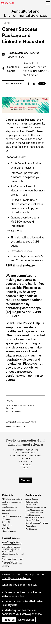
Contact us (26, 464)
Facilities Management (11, 516)
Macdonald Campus (13, 411)
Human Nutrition (32, 520)
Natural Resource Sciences (37, 523)
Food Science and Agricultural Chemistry (35, 516)
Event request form (10, 507)
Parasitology (31, 526)
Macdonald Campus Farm (12, 559)
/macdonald (20, 426)
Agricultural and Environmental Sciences (25, 13)
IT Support (6, 519)
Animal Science (32, 499)
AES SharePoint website (12, 499)
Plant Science (31, 529)
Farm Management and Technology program (35, 511)
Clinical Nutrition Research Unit (13, 555)
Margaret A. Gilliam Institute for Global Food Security (12, 564)
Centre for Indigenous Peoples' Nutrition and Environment (11, 549)
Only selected (26, 619)
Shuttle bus (6, 525)
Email (25, 467)
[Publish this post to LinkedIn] (34, 83)
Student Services (9, 531)
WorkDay (6, 528)
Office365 (6, 522)
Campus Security (9, 510)
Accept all (9, 619)
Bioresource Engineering (36, 507)
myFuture (29, 265)
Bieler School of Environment (32, 503)
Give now (25, 480)
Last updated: (11, 422)
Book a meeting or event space (12, 503)
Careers (5, 513)
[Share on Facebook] (28, 83)
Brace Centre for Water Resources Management (12, 543)
